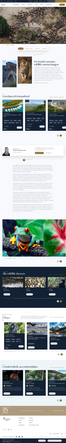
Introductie (21, 48)
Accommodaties (44, 48)
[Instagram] (3, 429)
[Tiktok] (11, 429)
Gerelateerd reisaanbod (29, 48)
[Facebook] (6, 429)
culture (15, 1)
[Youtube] (8, 429)
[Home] (1, 1)
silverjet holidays (10, 1)
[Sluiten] (63, 441)
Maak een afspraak (6, 441)
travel (4, 1)
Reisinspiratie (37, 48)
